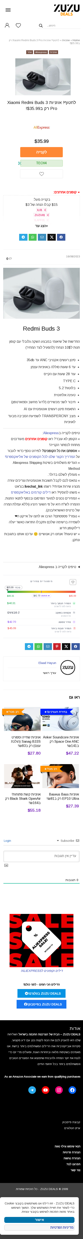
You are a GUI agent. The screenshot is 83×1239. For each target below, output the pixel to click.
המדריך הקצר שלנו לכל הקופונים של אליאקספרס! (40, 457)
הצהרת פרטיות (71, 1152)
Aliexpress (41, 52)
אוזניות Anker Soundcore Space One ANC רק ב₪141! (61, 741)
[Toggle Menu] (8, 9)
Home (76, 40)
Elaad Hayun (47, 663)
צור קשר (75, 1170)
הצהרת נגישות (72, 1158)
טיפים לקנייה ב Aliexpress (57, 567)
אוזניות (66, 40)
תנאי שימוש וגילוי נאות (67, 1146)
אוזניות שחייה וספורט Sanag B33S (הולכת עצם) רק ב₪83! (26, 741)
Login (8, 840)
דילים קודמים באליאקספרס (31, 492)
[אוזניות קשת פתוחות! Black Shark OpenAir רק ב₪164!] (22, 767)
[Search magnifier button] (41, 26)
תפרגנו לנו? (73, 1164)
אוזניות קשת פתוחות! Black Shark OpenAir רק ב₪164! (23, 799)
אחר (29, 52)
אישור (39, 1220)
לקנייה (41, 152)
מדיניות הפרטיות (61, 1227)
